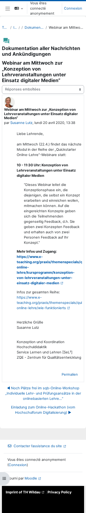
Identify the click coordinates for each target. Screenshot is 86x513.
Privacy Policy (60, 492)
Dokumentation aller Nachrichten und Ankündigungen (34, 27)
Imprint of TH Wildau (23, 492)
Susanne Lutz (21, 123)
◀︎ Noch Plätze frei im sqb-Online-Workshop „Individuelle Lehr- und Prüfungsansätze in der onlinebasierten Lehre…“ (43, 393)
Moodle (31, 478)
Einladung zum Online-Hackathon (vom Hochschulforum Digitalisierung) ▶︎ (43, 410)
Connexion (73, 8)
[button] (18, 8)
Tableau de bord (5, 27)
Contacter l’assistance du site (38, 446)
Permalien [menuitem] (70, 374)
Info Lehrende (15, 27)
